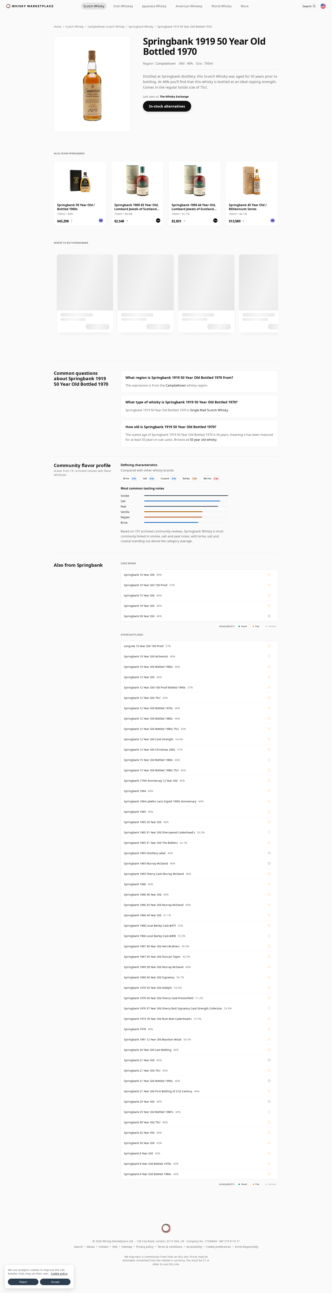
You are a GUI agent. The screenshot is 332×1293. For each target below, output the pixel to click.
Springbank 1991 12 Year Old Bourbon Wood (152, 1039)
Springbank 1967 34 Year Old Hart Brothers (152, 946)
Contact (103, 1247)
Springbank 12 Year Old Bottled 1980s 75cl (151, 729)
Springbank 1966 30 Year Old (142, 894)
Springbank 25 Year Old (139, 1101)
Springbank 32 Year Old (139, 1132)
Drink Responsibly (246, 1247)
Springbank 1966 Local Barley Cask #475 (150, 925)
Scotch (93, 6)
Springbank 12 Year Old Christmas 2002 (149, 749)
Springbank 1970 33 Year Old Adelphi (148, 987)
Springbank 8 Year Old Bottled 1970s (147, 1164)
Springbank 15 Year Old (139, 595)
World (222, 6)
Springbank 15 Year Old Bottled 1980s (148, 760)
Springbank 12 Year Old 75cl (142, 698)
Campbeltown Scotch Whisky (106, 26)
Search (78, 1247)
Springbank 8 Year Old (138, 1153)
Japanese (154, 6)
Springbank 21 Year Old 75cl (142, 1070)
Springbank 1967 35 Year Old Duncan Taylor (152, 956)
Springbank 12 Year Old (139, 677)
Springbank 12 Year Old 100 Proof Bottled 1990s (155, 687)
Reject (23, 1281)
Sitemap (127, 1247)
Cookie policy (59, 1273)
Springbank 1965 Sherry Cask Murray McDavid (154, 874)
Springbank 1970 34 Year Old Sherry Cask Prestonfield (158, 998)
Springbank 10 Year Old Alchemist (146, 656)
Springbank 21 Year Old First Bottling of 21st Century (158, 1091)
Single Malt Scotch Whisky (209, 410)
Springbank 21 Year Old (139, 1060)
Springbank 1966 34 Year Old (142, 915)
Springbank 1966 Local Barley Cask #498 (150, 936)
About (91, 1247)
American (189, 6)
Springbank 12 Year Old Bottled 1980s (148, 718)
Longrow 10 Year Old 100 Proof (144, 646)
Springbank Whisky (141, 26)
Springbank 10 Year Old (139, 575)
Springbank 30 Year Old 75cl (142, 1122)
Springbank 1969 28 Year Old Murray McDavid (153, 967)
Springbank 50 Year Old (139, 1143)
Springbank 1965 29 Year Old (142, 822)
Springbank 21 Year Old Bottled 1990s (148, 1081)
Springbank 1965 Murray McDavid (146, 863)
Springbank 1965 (135, 811)
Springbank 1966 (135, 884)
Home (57, 26)
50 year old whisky (203, 440)
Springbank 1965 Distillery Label (145, 853)
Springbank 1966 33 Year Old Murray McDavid (153, 905)
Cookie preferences (218, 1247)
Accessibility (194, 1247)
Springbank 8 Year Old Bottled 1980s (147, 1174)
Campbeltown (176, 385)
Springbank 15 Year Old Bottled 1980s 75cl (151, 770)
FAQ (115, 1247)
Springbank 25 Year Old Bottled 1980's (148, 1112)
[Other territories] (323, 6)
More (245, 6)
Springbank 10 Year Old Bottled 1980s (148, 667)
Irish (123, 6)
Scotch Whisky (74, 26)
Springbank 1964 (135, 791)
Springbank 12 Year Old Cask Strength (148, 739)
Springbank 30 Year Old (139, 616)
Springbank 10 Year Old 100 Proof (145, 585)
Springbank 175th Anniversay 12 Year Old (151, 780)
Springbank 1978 (135, 1029)
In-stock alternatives (167, 106)
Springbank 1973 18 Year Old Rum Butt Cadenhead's (158, 1019)
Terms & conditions (170, 1247)
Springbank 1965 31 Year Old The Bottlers (151, 843)
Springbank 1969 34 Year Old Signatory (149, 977)
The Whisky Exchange (174, 96)
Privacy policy (145, 1247)
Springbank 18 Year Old (139, 606)
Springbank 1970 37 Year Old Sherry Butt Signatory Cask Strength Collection (173, 1008)
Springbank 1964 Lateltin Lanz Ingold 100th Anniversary (160, 801)
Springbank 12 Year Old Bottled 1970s (148, 708)
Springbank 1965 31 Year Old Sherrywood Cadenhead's (159, 832)
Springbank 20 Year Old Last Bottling (147, 1050)
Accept (55, 1281)
